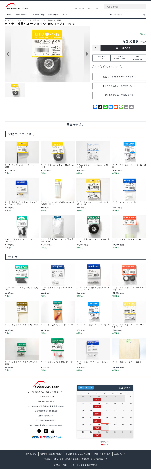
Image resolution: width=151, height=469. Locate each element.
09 (83, 411)
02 (83, 403)
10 (91, 411)
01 (131, 396)
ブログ (64, 15)
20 (115, 418)
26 (83, 396)
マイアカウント (79, 8)
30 (115, 396)
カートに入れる (123, 48)
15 (131, 411)
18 (99, 418)
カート (98, 8)
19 (107, 418)
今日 (81, 388)
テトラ (22, 20)
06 (115, 403)
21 (123, 418)
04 (99, 403)
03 (91, 403)
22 (131, 418)
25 (99, 425)
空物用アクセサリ (112, 67)
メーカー (14, 20)
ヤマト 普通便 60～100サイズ (121, 77)
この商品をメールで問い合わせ (121, 86)
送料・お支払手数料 (102, 454)
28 (99, 396)
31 (123, 396)
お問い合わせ (53, 15)
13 (115, 411)
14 (123, 411)
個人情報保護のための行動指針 (78, 454)
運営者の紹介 (31, 454)
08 (131, 403)
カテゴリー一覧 (21, 15)
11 (99, 411)
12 (107, 411)
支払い (90, 8)
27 (91, 396)
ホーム (9, 15)
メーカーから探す (38, 15)
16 (83, 418)
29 (107, 396)
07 (123, 403)
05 (107, 403)
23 (83, 425)
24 (91, 425)
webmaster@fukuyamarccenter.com (46, 425)
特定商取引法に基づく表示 (51, 454)
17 (91, 418)
